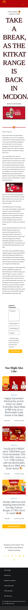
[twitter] (8, 555)
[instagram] (12, 555)
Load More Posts (14, 526)
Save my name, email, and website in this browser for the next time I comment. (14, 342)
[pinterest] (16, 555)
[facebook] (4, 555)
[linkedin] (23, 555)
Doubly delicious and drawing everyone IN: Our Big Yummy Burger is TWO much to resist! (14, 508)
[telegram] (14, 559)
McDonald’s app (16, 293)
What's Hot (14, 395)
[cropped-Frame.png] (4, 1)
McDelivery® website (8, 289)
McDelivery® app (14, 287)
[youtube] (19, 555)
